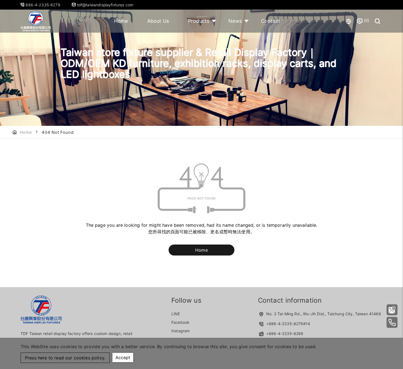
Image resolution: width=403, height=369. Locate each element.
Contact (270, 21)
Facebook (180, 322)
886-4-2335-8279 (43, 4)
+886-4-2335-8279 (284, 323)
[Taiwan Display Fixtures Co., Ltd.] (36, 21)
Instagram (180, 330)
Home (121, 21)
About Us (158, 21)
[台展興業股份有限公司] (392, 309)
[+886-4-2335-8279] (392, 322)
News (235, 21)
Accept (122, 357)
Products (198, 21)
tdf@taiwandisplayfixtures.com (104, 4)
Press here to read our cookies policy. (65, 358)
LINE (175, 313)
